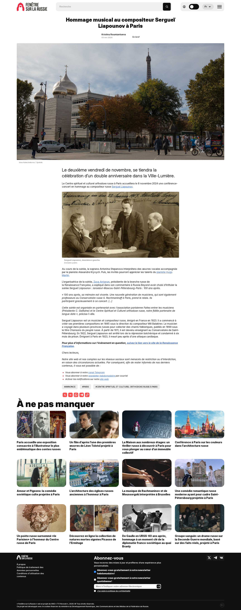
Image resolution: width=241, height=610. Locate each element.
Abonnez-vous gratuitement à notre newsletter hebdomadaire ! (123, 572)
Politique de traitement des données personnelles (30, 569)
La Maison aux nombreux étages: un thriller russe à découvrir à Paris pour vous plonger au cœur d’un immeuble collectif (146, 447)
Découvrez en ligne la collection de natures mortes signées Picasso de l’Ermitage (92, 539)
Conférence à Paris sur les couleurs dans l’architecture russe (198, 444)
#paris (85, 387)
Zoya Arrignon (101, 281)
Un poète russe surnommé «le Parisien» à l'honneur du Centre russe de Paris (38, 539)
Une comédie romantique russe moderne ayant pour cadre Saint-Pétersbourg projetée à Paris (197, 494)
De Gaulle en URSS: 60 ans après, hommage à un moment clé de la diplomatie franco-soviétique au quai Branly (146, 541)
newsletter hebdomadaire (101, 375)
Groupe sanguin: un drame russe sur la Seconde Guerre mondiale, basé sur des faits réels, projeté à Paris (199, 539)
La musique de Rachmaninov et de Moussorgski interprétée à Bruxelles (146, 492)
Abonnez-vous (108, 558)
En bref (136, 37)
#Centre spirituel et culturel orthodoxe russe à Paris (126, 387)
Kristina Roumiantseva (114, 34)
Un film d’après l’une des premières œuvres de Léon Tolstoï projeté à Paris (92, 446)
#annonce (69, 387)
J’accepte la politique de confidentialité (113, 591)
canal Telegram (96, 372)
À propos (21, 564)
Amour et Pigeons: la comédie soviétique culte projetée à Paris (38, 492)
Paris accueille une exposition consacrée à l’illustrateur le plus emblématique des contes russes (39, 446)
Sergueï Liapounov (122, 186)
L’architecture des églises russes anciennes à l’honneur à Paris (91, 492)
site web (104, 379)
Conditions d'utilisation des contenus (30, 575)
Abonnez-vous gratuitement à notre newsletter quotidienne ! (123, 580)
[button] (161, 5)
